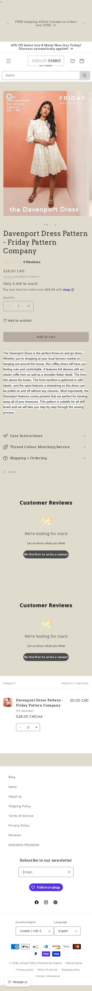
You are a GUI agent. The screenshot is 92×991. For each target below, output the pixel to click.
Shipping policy (71, 969)
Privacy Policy (19, 825)
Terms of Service (21, 815)
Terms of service (47, 969)
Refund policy (74, 962)
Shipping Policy (20, 806)
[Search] (85, 75)
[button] (8, 61)
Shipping (8, 276)
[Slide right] (55, 224)
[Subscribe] (68, 872)
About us (15, 796)
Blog (12, 777)
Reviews (15, 835)
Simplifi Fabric (28, 962)
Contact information (48, 976)
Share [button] (12, 472)
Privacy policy (24, 969)
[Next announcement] (84, 23)
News (12, 787)
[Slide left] (36, 224)
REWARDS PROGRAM (24, 845)
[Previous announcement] (8, 23)
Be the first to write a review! (46, 554)
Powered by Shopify (50, 962)
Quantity (9, 297)
